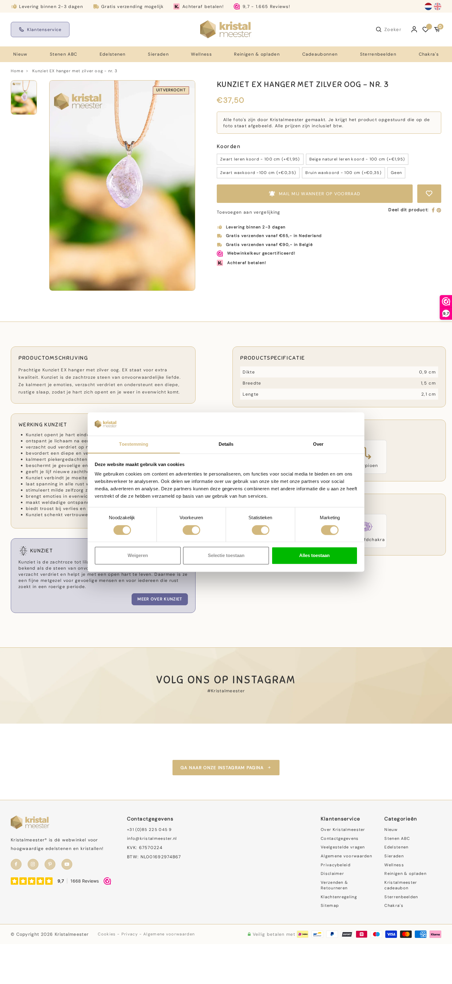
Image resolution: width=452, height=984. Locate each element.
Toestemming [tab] (133, 444)
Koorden (228, 146)
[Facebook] (433, 210)
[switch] (191, 530)
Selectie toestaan (226, 555)
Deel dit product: (408, 209)
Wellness (201, 54)
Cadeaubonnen (320, 54)
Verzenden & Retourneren (334, 885)
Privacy (129, 934)
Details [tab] (226, 444)
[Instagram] (33, 864)
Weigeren (138, 555)
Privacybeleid (336, 864)
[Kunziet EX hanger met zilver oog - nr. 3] (122, 185)
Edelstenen (113, 54)
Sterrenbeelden (378, 54)
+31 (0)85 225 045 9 (149, 829)
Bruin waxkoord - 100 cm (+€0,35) (343, 172)
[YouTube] (66, 864)
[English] (437, 6)
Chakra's (429, 54)
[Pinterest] (439, 210)
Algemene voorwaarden (346, 856)
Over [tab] (318, 444)
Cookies (107, 934)
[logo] (226, 29)
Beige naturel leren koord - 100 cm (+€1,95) (357, 159)
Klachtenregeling (339, 896)
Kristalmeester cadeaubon (400, 885)
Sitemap (330, 905)
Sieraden (158, 54)
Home (17, 70)
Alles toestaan (314, 555)
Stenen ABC (63, 54)
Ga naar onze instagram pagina (222, 767)
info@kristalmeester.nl (152, 838)
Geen (396, 172)
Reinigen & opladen (257, 54)
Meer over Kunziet (159, 599)
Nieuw (20, 54)
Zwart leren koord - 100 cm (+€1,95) (260, 159)
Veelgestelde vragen (343, 847)
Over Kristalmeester (343, 829)
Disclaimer (332, 873)
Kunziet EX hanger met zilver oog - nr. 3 (74, 70)
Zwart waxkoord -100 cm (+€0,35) (258, 172)
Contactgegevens (340, 838)
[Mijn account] (414, 29)
